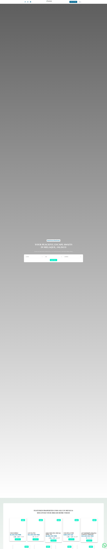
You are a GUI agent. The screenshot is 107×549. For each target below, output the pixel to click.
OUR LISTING (73, 1)
